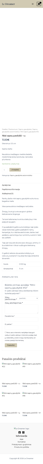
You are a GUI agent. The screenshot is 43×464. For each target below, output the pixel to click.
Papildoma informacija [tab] (11, 189)
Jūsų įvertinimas (11, 298)
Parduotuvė (13, 129)
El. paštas (8, 324)
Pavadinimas (10, 316)
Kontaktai (21, 442)
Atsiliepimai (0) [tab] (7, 194)
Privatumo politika (21, 447)
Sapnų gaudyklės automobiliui (21, 175)
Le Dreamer (8, 3)
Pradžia (4, 129)
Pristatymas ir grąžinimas (21, 444)
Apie (21, 439)
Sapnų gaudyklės (25, 129)
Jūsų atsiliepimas (14, 303)
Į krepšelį (15, 170)
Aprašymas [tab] (6, 185)
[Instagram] (23, 432)
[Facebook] (19, 432)
